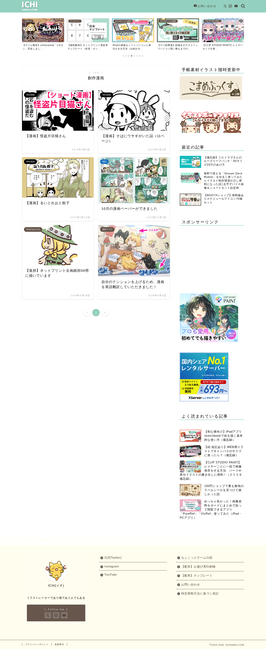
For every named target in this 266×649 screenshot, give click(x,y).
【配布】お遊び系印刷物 (198, 566)
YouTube (110, 574)
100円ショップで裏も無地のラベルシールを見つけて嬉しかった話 (224, 490)
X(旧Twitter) (113, 557)
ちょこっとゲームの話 (196, 557)
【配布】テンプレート (196, 575)
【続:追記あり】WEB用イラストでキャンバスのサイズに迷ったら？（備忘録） (224, 451)
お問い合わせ (207, 6)
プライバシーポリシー (36, 644)
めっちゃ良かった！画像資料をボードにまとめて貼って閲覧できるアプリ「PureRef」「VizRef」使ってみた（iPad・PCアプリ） (211, 509)
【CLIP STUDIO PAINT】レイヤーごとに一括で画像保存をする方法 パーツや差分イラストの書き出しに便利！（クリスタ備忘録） (211, 470)
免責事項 (59, 644)
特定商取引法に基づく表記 (200, 593)
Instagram (111, 566)
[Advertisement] (212, 256)
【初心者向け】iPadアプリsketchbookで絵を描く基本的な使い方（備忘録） (223, 435)
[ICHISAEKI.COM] (30, 10)
